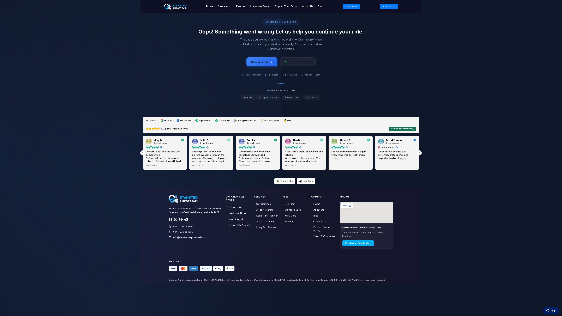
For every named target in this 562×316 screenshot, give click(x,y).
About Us (307, 6)
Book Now (351, 6)
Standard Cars (292, 209)
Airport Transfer (284, 6)
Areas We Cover (260, 6)
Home (209, 6)
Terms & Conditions (323, 236)
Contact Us (389, 6)
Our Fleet (289, 203)
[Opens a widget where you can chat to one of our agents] (551, 311)
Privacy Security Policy (321, 229)
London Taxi (292, 97)
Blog (320, 6)
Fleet (239, 6)
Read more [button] (151, 165)
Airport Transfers (269, 97)
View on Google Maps (360, 243)
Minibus (288, 221)
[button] (167, 120)
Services (223, 6)
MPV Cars (289, 215)
